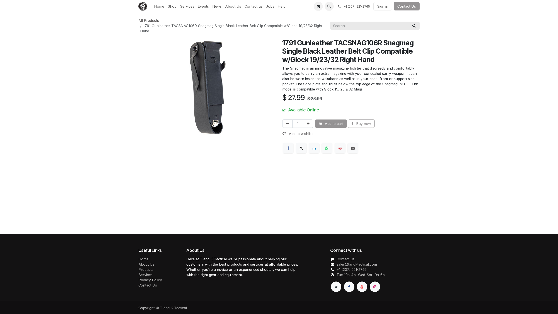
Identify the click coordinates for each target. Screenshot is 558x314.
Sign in (382, 6)
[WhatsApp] (327, 148)
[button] (329, 6)
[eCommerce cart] (318, 6)
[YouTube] (362, 287)
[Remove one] (287, 123)
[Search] (414, 26)
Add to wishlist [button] (300, 133)
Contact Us (406, 6)
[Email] (353, 148)
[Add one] (308, 123)
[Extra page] (336, 287)
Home (143, 259)
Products (145, 269)
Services (145, 275)
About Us (146, 264)
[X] (301, 148)
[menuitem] (159, 6)
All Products (148, 20)
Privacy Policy (150, 280)
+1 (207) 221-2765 (352, 269)
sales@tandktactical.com (357, 264)
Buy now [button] (363, 123)
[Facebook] (288, 148)
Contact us (345, 259)
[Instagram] (375, 287)
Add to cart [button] (333, 123)
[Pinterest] (340, 148)
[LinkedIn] (314, 148)
